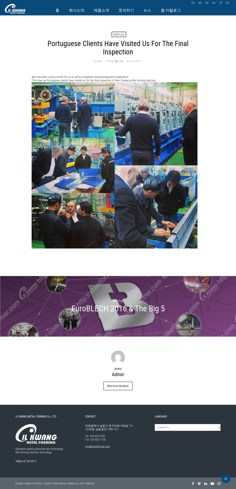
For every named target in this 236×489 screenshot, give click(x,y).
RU (213, 3)
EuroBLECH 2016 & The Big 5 (118, 306)
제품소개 (101, 10)
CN (206, 3)
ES (227, 3)
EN (193, 3)
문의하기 (126, 10)
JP (220, 3)
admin (100, 61)
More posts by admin (118, 386)
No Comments (134, 61)
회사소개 (76, 10)
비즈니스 (118, 34)
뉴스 (147, 10)
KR (200, 3)
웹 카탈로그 (171, 10)
